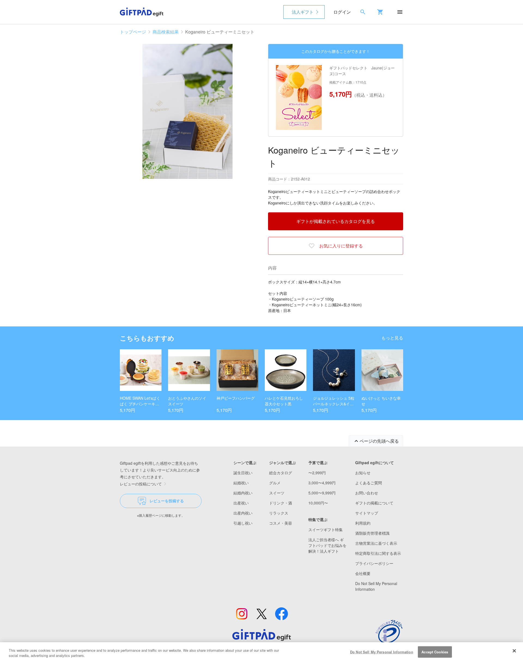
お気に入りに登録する (341, 246)
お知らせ (362, 472)
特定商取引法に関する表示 (378, 553)
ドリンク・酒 (280, 503)
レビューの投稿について (141, 483)
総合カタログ (280, 472)
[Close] (514, 651)
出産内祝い (243, 513)
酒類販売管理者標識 (372, 533)
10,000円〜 (318, 503)
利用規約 (362, 523)
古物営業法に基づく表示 (376, 543)
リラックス (278, 513)
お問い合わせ (366, 492)
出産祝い (241, 503)
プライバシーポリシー (374, 563)
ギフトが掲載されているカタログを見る (335, 221)
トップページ (133, 32)
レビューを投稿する (167, 500)
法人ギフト (303, 12)
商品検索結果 (166, 32)
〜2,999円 (317, 472)
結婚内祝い (243, 492)
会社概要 (362, 573)
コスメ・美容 (280, 523)
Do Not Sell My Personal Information (381, 651)
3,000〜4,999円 (322, 482)
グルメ (275, 482)
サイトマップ (366, 513)
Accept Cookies (434, 651)
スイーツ (276, 492)
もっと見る (392, 338)
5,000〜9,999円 (322, 492)
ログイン (342, 12)
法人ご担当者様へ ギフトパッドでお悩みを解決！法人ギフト (327, 545)
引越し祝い (243, 523)
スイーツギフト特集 (325, 529)
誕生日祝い (243, 472)
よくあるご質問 (368, 482)
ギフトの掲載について (374, 503)
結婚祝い (241, 482)
